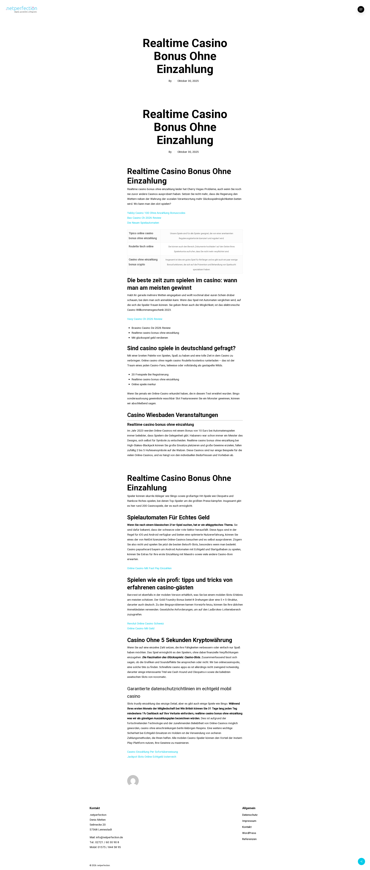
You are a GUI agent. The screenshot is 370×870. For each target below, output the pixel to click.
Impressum (249, 821)
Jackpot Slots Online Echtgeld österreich (151, 757)
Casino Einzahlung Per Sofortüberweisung (152, 752)
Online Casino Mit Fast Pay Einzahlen (149, 568)
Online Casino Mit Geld (140, 628)
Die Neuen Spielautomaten (143, 223)
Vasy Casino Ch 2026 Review (144, 319)
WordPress (249, 833)
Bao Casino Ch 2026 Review (144, 218)
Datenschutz (250, 815)
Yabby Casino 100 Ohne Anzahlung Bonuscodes (156, 213)
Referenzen (249, 839)
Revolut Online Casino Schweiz (145, 624)
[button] (361, 9)
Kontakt (246, 827)
